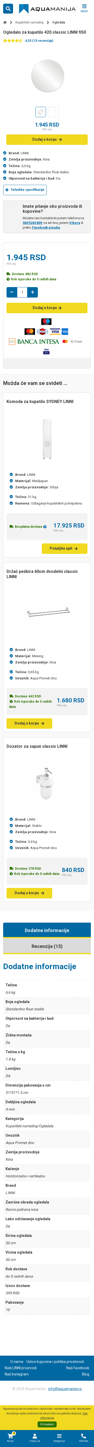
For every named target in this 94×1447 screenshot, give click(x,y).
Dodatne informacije (47, 930)
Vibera (74, 223)
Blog (85, 1374)
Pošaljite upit (61, 548)
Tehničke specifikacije (27, 190)
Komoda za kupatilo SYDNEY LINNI (40, 401)
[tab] (47, 930)
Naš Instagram (17, 1374)
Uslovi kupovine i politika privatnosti (55, 1362)
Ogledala (58, 22)
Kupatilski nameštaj (29, 22)
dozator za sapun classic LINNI (37, 746)
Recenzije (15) (47, 946)
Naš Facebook (77, 1368)
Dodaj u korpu (44, 139)
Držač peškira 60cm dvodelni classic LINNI (42, 574)
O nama (16, 1362)
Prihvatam (47, 1424)
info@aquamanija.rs (65, 1389)
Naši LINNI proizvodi (21, 1368)
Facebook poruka (46, 227)
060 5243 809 (32, 223)
